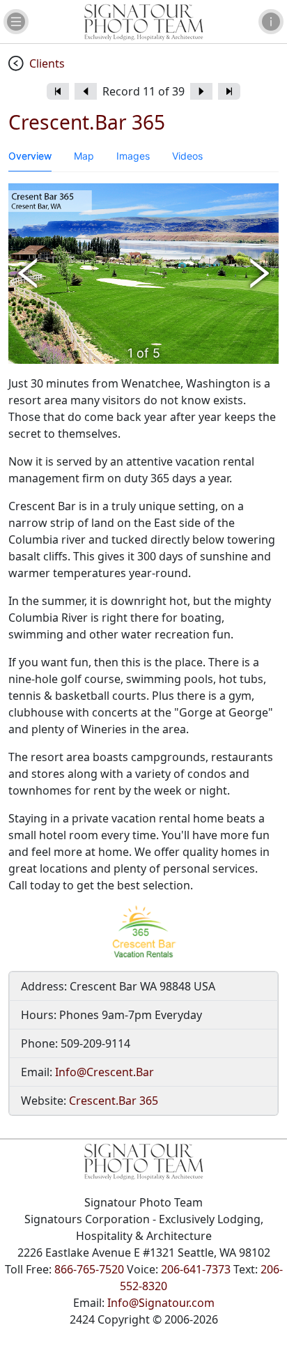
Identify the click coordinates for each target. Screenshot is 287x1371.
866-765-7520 (89, 1269)
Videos (187, 156)
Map (84, 156)
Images (133, 156)
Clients (47, 63)
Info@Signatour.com (161, 1302)
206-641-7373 (196, 1269)
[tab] (30, 156)
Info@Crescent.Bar (104, 1072)
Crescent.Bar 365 (113, 1100)
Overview (30, 156)
